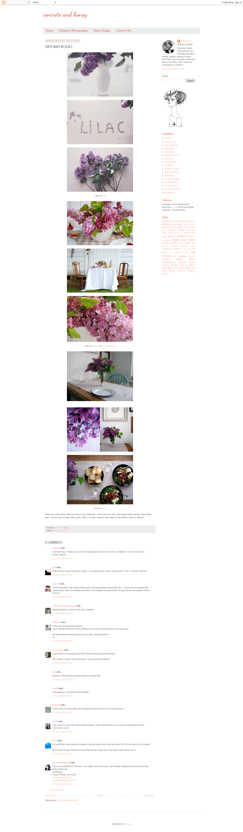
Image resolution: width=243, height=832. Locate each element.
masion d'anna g (171, 155)
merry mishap (170, 162)
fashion (170, 236)
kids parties (185, 243)
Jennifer (56, 622)
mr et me (188, 249)
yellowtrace (169, 192)
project (182, 262)
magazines (167, 249)
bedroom (173, 227)
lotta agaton (169, 152)
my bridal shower (179, 252)
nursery (192, 256)
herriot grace (170, 142)
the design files (171, 182)
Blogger (126, 824)
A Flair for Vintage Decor (64, 606)
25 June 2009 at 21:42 (62, 732)
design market (168, 233)
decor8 (167, 138)
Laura (55, 688)
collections (191, 230)
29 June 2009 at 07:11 (62, 784)
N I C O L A (186, 41)
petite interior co (171, 172)
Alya (54, 740)
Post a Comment (56, 790)
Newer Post (51, 795)
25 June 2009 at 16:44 (62, 696)
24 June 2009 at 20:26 (62, 597)
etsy (164, 236)
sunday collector (171, 179)
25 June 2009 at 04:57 (62, 641)
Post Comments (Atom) (67, 800)
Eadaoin (56, 705)
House (176, 221)
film (175, 236)
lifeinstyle (184, 246)
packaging (166, 259)
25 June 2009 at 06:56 (62, 679)
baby (180, 224)
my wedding (180, 256)
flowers (183, 236)
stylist (164, 268)
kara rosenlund (171, 145)
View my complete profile (173, 69)
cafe (163, 230)
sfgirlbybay (169, 175)
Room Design (102, 30)
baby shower (189, 224)
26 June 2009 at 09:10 (62, 754)
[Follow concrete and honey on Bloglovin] (175, 126)
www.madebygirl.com (62, 777)
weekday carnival (172, 189)
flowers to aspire (59, 530)
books (180, 227)
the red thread (170, 186)
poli (54, 567)
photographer (169, 262)
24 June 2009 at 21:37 (62, 613)
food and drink (184, 240)
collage (181, 230)
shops (174, 265)
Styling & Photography (73, 30)
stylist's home (173, 268)
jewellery (174, 243)
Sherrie (55, 584)
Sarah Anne (57, 650)
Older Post (149, 795)
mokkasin (168, 165)
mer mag (168, 159)
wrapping (191, 271)
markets (176, 249)
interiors (165, 243)
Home (49, 30)
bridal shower (189, 227)
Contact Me (123, 30)
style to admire (187, 265)
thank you (190, 268)
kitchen (174, 246)
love (193, 246)
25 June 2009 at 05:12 (62, 663)
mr (182, 249)
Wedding (166, 224)
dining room (178, 233)
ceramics (172, 230)
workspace (181, 271)
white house (168, 271)
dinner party (189, 233)
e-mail (175, 207)
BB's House (167, 221)
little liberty (169, 148)
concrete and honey (65, 14)
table (182, 268)
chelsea (56, 548)
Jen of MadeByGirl (61, 762)
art (174, 224)
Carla (55, 721)
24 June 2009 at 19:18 (62, 575)
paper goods (185, 259)
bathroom (166, 227)
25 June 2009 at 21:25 (62, 712)
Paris (192, 221)
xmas (165, 273)
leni (54, 672)
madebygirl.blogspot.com (63, 780)
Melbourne (185, 221)
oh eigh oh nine (171, 169)
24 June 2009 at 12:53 (62, 558)
